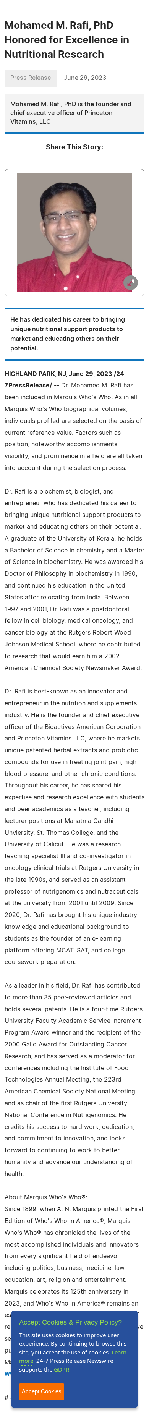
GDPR (61, 1369)
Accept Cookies (42, 1391)
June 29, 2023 (85, 78)
